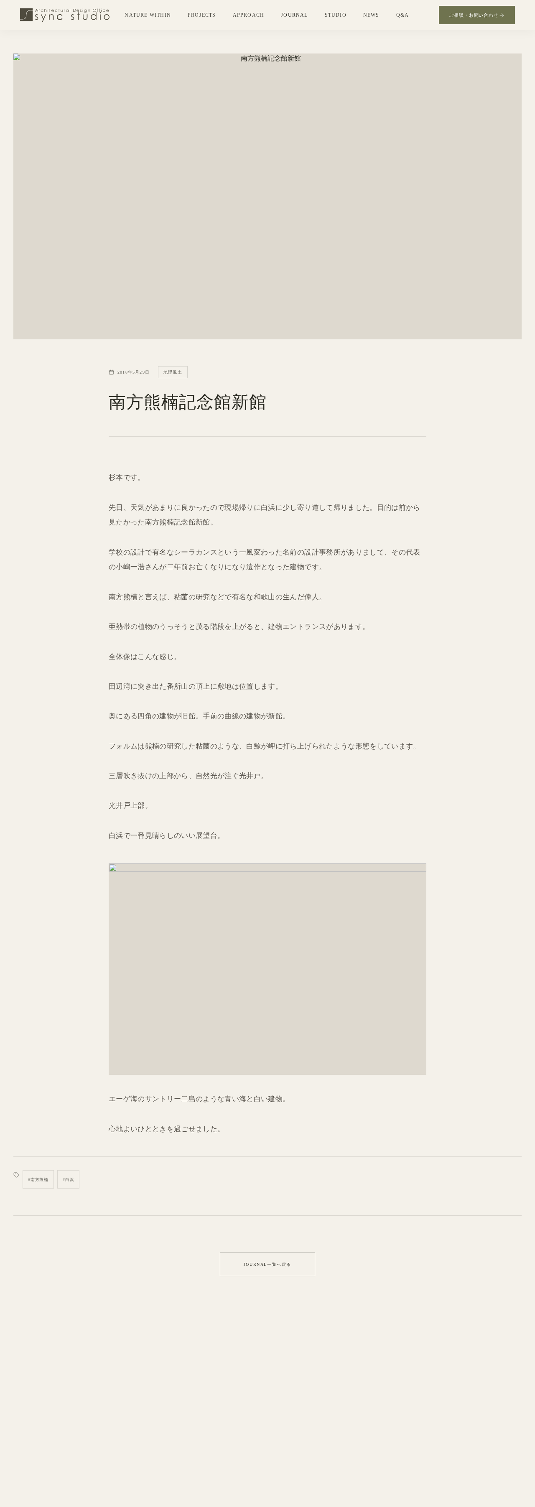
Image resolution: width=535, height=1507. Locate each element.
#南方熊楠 (38, 1179)
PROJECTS (202, 15)
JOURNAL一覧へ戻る (267, 1264)
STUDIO (335, 15)
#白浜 (68, 1179)
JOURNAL (294, 15)
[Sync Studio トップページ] (65, 15)
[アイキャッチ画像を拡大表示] (267, 196)
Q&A (402, 15)
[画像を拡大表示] (267, 969)
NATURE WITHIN (148, 15)
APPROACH (249, 15)
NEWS (371, 15)
